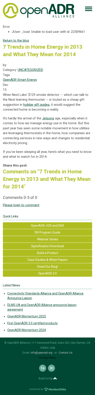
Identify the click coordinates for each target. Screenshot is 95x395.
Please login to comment (21, 205)
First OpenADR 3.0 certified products (32, 323)
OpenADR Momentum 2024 (26, 330)
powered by (37, 389)
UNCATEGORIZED (30, 70)
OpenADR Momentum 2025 (26, 316)
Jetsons (48, 118)
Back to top (46, 378)
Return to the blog (16, 41)
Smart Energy (27, 80)
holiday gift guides (36, 105)
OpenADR (10, 80)
